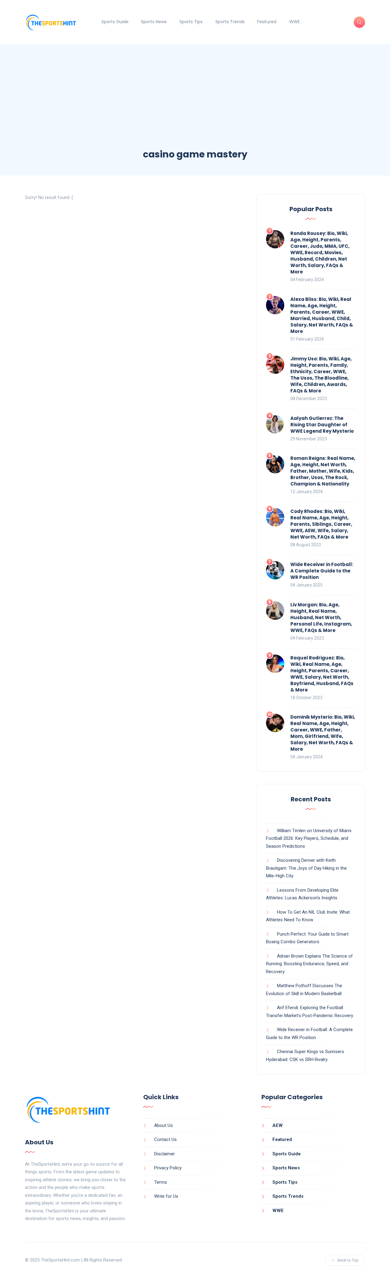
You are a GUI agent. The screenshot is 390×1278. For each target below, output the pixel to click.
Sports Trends (230, 22)
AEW (277, 1125)
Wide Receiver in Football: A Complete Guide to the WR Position (321, 570)
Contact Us (165, 1139)
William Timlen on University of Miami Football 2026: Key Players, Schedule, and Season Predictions (308, 838)
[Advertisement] (195, 102)
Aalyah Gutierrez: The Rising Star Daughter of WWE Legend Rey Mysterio (322, 424)
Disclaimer (164, 1154)
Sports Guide (115, 22)
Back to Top (348, 1260)
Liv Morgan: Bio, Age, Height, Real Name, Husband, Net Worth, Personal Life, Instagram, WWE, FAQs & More (321, 617)
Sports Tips (191, 22)
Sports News (154, 22)
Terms (160, 1182)
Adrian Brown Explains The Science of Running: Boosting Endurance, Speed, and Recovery (309, 963)
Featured (266, 22)
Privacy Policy (168, 1168)
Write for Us (166, 1196)
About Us (163, 1125)
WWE (294, 22)
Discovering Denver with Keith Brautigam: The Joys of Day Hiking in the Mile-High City (306, 868)
